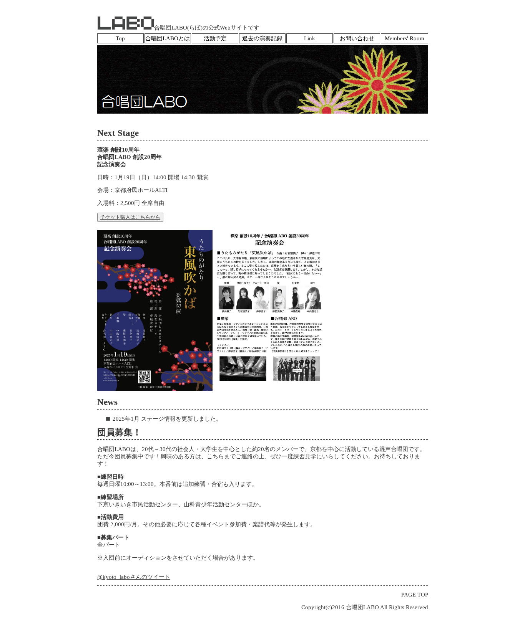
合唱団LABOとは (167, 38)
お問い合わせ (357, 38)
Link (309, 38)
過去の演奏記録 (262, 38)
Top (120, 38)
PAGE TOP (414, 595)
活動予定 (215, 38)
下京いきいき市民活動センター (137, 504)
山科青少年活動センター (215, 504)
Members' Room (404, 38)
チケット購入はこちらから (130, 217)
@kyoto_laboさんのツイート (133, 577)
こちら (215, 456)
